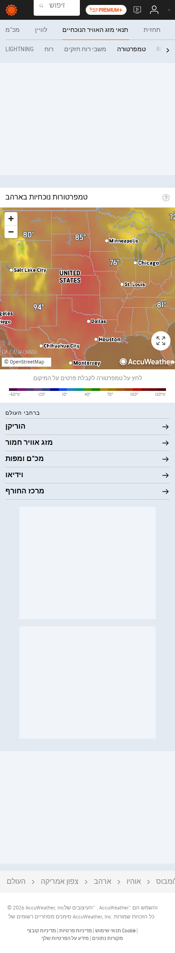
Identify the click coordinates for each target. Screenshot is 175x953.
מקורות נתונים (107, 938)
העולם (16, 882)
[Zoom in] (11, 218)
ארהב (102, 882)
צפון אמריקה (60, 882)
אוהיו (134, 882)
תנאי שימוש (107, 931)
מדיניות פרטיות (75, 931)
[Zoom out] (11, 231)
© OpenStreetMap (24, 362)
